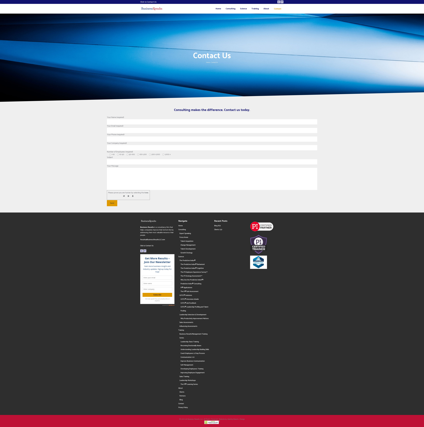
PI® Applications (186, 287)
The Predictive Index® (187, 260)
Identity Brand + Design (236, 419)
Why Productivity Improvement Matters (195, 318)
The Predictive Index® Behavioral (192, 264)
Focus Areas (183, 237)
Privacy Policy (183, 407)
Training (181, 330)
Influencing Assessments (188, 326)
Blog (181, 399)
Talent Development (188, 249)
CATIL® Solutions (185, 295)
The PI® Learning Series (189, 384)
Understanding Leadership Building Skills (195, 349)
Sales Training (184, 376)
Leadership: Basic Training (190, 341)
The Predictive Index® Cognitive (192, 268)
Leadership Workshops (187, 380)
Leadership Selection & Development (192, 314)
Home (208, 62)
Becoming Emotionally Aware (191, 345)
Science (181, 256)
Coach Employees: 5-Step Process (193, 353)
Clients (181, 392)
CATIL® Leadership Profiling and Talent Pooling (194, 309)
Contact (181, 403)
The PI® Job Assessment (189, 291)
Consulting (182, 229)
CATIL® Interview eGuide (190, 299)
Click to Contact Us (146, 245)
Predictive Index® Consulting (191, 283)
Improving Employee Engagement (193, 372)
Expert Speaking (185, 233)
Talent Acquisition (187, 241)
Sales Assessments (186, 322)
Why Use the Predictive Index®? (192, 279)
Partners (182, 396)
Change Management (188, 245)
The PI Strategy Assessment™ (191, 276)
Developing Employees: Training (192, 368)
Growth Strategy (186, 252)
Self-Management (187, 365)
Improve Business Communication (193, 361)
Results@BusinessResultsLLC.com (152, 239)
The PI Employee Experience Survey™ (194, 272)
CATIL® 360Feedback (188, 303)
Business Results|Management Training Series (193, 336)
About (180, 388)
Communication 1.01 (187, 357)
